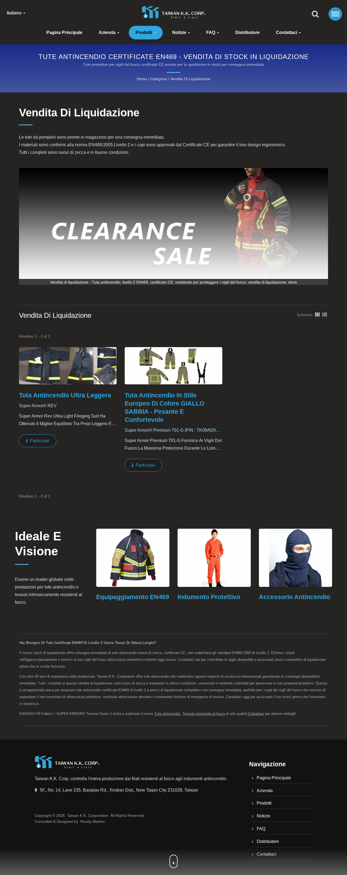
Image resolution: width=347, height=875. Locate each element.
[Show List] (324, 314)
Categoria (158, 79)
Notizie (179, 32)
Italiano (15, 13)
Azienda (108, 32)
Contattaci (287, 32)
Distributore (247, 32)
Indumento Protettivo (203, 596)
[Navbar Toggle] (335, 14)
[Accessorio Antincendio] (289, 558)
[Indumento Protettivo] (208, 558)
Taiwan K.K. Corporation (87, 815)
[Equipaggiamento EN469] (127, 558)
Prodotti (144, 32)
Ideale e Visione (38, 543)
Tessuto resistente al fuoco (203, 714)
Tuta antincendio (167, 714)
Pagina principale (64, 32)
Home (142, 79)
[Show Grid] (317, 314)
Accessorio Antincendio (288, 596)
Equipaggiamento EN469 (127, 596)
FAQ (211, 32)
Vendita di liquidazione (190, 79)
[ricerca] (315, 14)
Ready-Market (92, 821)
